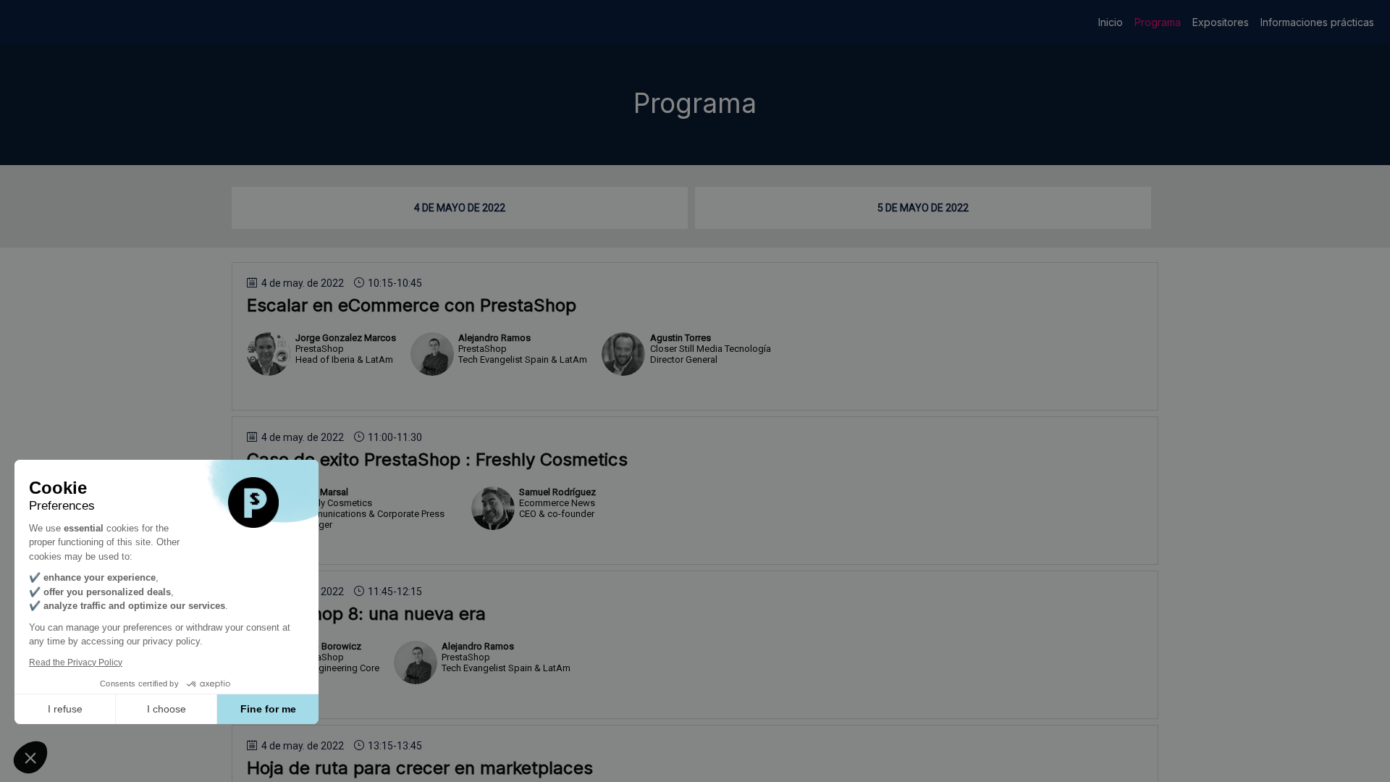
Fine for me (268, 709)
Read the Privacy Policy (75, 662)
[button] (30, 757)
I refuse (65, 709)
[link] (1110, 21)
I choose (166, 709)
